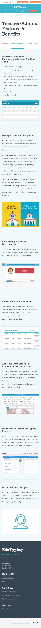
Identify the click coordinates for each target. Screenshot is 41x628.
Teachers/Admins (17, 43)
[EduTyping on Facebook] (38, 622)
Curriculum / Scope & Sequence (12, 595)
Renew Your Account (8, 609)
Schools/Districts (32, 43)
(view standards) (7, 150)
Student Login (22, 2)
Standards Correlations (9, 599)
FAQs (3, 581)
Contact (25, 11)
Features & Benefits (8, 578)
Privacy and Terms (9, 2)
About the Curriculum (8, 591)
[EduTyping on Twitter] (34, 622)
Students (5, 43)
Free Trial (32, 11)
